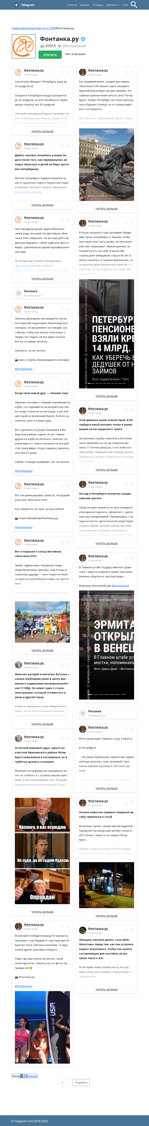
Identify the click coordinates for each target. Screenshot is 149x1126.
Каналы (84, 5)
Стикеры (97, 5)
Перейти (81, 1083)
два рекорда (60, 270)
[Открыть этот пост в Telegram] (68, 72)
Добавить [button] (112, 5)
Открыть (50, 54)
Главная (72, 5)
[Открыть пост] (62, 72)
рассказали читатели (28, 192)
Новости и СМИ (45, 28)
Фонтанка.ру (34, 70)
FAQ (125, 5)
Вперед (32, 1076)
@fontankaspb (74, 45)
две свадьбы (23, 265)
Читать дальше (42, 131)
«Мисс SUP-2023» (25, 270)
